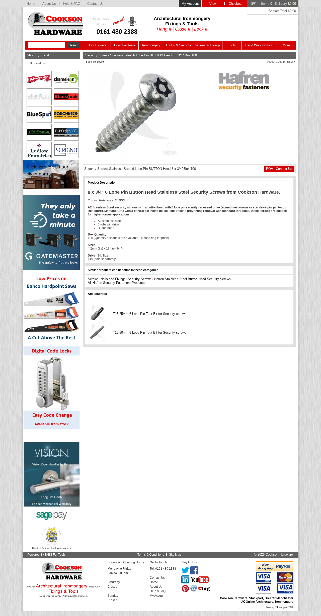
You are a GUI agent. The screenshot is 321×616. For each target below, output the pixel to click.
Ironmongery (151, 45)
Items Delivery (278, 4)
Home (31, 4)
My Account (190, 4)
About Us (49, 4)
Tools (232, 45)
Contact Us (95, 4)
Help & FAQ (71, 4)
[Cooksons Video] (51, 188)
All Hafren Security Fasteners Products (116, 283)
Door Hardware (124, 45)
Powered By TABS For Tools (46, 554)
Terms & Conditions (150, 554)
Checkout (236, 4)
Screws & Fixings (207, 45)
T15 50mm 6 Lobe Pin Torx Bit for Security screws (149, 332)
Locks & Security (178, 45)
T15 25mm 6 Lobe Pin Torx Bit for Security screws (149, 314)
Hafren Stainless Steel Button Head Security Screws (192, 279)
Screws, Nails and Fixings (107, 279)
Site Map (175, 554)
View (212, 4)
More (286, 45)
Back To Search (95, 61)
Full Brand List (36, 63)
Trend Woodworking (259, 45)
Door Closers (97, 45)
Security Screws (139, 279)
